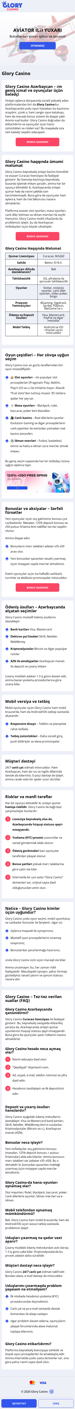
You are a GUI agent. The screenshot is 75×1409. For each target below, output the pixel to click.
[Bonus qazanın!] (37, 482)
